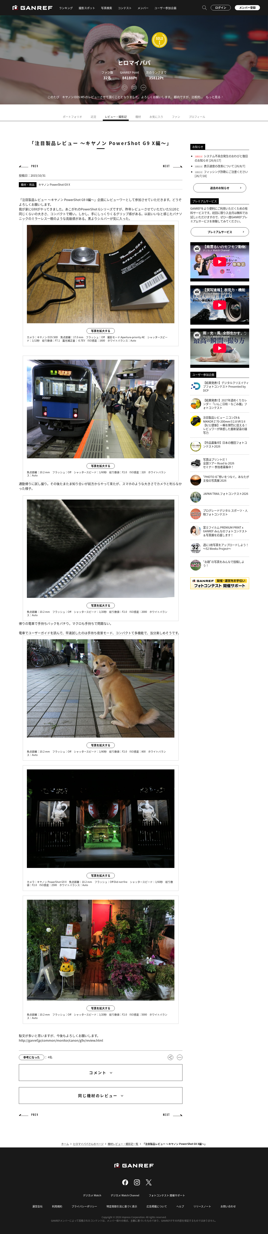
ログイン (220, 7)
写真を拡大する (100, 331)
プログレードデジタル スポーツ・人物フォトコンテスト (225, 512)
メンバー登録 (247, 7)
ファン (176, 117)
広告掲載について (157, 1206)
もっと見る (213, 97)
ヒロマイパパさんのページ (88, 1144)
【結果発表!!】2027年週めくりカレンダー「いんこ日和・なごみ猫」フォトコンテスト (225, 404)
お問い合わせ (228, 1206)
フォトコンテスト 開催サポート (167, 1195)
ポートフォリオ (72, 117)
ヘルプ (180, 1206)
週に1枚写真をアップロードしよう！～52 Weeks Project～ (226, 547)
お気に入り (156, 117)
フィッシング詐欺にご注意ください (226, 172)
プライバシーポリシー (84, 1206)
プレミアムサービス (220, 232)
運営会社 (37, 1206)
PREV (34, 166)
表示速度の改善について (219, 166)
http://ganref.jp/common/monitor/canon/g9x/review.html (61, 1040)
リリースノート (202, 1206)
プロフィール (197, 117)
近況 (93, 117)
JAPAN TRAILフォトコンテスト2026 (225, 494)
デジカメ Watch (92, 1195)
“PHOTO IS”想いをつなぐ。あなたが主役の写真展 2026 (226, 478)
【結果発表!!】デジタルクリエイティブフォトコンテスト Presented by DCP (226, 386)
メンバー (143, 8)
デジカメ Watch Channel (125, 1195)
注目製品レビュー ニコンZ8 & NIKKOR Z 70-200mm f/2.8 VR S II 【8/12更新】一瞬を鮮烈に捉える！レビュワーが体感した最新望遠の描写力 (225, 425)
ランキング (66, 8)
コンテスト (125, 8)
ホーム (65, 1144)
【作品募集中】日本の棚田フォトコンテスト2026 (225, 444)
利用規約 (57, 1206)
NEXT (166, 166)
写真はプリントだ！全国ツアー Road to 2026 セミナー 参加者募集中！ (218, 463)
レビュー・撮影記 (116, 117)
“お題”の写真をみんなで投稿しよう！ (223, 563)
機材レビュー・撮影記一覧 (123, 1144)
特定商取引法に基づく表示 (122, 1206)
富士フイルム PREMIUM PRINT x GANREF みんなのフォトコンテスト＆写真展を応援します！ (225, 531)
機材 (138, 117)
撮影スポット (87, 8)
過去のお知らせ (219, 188)
